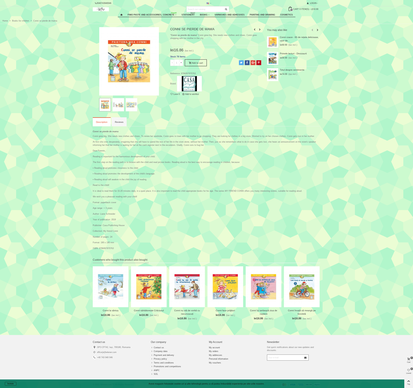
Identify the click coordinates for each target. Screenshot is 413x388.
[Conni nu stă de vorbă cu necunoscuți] (187, 286)
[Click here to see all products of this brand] (189, 83)
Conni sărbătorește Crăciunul (149, 310)
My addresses (215, 355)
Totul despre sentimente (292, 70)
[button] (312, 30)
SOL (156, 374)
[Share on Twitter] (241, 62)
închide (10, 384)
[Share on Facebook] (247, 62)
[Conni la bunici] (259, 29)
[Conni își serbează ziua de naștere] (263, 286)
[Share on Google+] (253, 62)
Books (203, 15)
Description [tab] (101, 122)
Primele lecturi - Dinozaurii (293, 53)
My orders (213, 351)
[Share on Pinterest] (258, 62)
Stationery (188, 14)
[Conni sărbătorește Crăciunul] (149, 286)
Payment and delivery (164, 355)
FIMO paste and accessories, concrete (152, 14)
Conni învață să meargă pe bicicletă (302, 312)
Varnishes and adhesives (230, 15)
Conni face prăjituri (225, 310)
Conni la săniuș (110, 310)
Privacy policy (160, 359)
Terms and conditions (164, 362)
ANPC (157, 370)
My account (214, 347)
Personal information (218, 359)
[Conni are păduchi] (254, 29)
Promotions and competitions (167, 366)
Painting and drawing (262, 15)
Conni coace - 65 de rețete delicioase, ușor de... (299, 39)
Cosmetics (286, 15)
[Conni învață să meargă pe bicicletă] (302, 286)
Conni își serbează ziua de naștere (263, 312)
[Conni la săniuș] (110, 286)
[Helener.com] (110, 9)
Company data (160, 351)
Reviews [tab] (119, 122)
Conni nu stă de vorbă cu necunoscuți (187, 312)
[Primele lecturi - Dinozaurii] (272, 58)
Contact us (159, 347)
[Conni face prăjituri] (225, 286)
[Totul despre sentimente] (272, 74)
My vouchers (215, 362)
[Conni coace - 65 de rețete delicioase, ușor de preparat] (272, 42)
